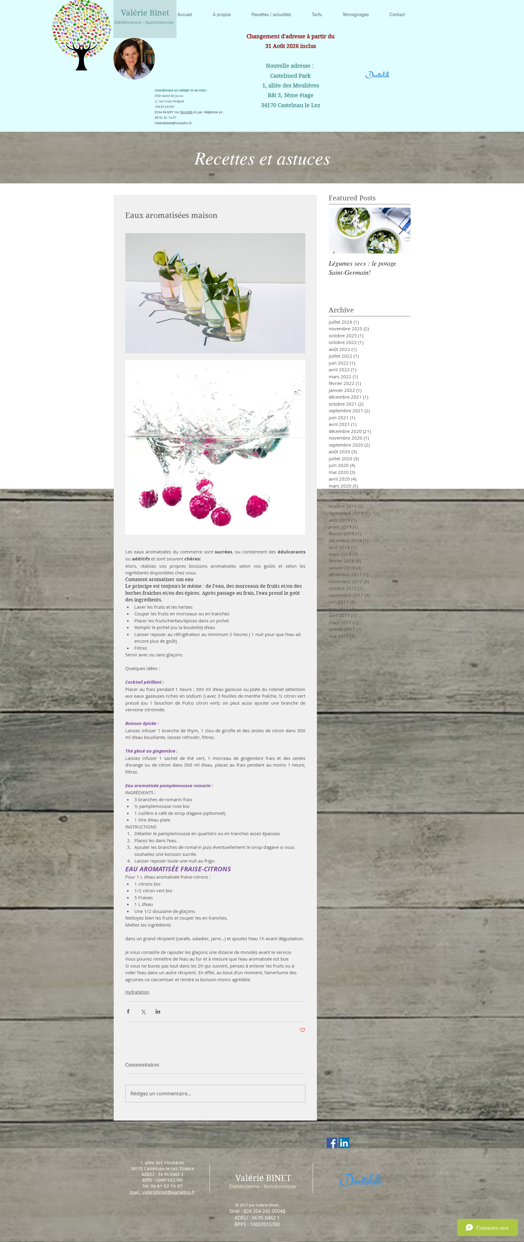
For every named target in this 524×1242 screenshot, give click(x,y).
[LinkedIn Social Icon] (344, 1143)
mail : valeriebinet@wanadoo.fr (162, 1192)
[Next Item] (401, 230)
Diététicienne (244, 1186)
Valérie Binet (145, 12)
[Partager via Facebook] (128, 1011)
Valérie (249, 1178)
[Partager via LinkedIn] (158, 1011)
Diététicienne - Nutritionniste (144, 22)
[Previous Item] (338, 230)
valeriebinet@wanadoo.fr (173, 123)
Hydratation (137, 992)
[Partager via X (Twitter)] (143, 1011)
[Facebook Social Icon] (332, 1143)
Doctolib (186, 112)
